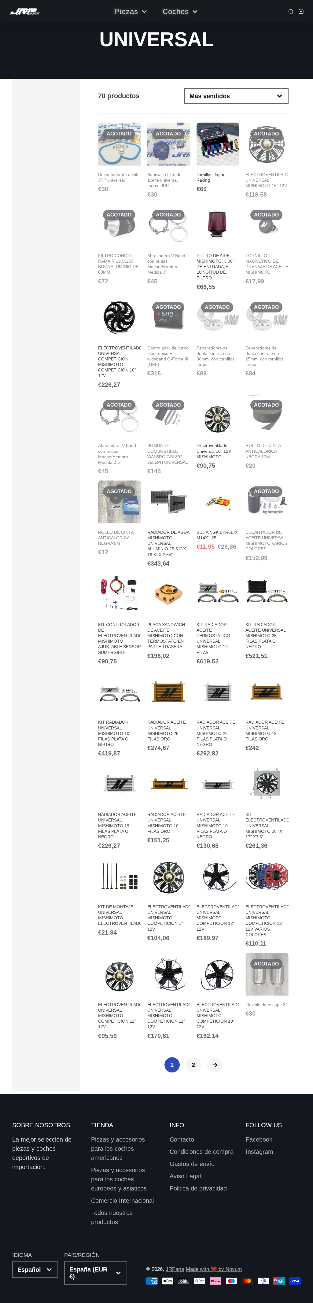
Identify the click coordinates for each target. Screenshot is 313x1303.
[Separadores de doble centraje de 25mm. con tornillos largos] (267, 336)
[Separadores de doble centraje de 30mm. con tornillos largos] (218, 336)
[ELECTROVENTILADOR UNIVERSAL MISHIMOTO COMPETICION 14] (168, 898)
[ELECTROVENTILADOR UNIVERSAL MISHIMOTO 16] (267, 160)
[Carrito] (299, 11)
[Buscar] (289, 11)
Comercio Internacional (122, 1200)
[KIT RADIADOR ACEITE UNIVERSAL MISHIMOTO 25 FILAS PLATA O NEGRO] (267, 616)
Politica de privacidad (198, 1188)
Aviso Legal (185, 1176)
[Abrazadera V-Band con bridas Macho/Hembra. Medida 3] (168, 244)
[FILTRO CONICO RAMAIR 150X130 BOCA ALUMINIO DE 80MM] (119, 244)
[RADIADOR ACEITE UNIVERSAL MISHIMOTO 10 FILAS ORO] (168, 802)
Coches (176, 11)
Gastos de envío (192, 1164)
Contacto (182, 1139)
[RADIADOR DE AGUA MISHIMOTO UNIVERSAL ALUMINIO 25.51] (168, 523)
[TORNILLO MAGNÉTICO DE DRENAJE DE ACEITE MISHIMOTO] (267, 244)
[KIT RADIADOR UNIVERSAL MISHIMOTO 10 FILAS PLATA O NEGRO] (119, 713)
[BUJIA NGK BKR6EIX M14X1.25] (218, 515)
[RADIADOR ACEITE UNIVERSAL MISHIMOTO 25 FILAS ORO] (168, 710)
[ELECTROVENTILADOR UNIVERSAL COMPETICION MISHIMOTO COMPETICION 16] (119, 342)
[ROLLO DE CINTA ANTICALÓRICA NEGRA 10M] (267, 431)
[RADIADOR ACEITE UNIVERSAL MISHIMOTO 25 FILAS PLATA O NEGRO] (218, 713)
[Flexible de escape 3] (267, 985)
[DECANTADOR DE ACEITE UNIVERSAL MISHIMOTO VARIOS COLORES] (267, 520)
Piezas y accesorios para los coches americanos (118, 1148)
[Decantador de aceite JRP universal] (119, 157)
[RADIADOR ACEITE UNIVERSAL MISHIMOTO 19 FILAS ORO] (267, 710)
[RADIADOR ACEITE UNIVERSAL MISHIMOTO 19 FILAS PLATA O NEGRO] (119, 805)
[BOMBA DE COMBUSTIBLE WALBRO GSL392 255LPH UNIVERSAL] (168, 434)
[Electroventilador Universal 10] (218, 431)
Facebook (259, 1139)
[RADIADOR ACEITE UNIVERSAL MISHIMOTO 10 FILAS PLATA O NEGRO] (218, 805)
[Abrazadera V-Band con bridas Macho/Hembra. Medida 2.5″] (119, 434)
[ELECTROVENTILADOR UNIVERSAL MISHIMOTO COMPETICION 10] (218, 996)
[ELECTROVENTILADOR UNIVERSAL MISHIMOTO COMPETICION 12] (218, 898)
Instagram (259, 1151)
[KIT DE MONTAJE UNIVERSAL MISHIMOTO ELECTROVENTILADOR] (119, 895)
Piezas (126, 11)
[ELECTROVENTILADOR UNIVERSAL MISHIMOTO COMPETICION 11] (168, 996)
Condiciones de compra (202, 1151)
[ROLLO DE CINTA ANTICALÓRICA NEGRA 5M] (119, 517)
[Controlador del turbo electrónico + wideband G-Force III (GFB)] (168, 336)
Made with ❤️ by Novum (214, 1269)
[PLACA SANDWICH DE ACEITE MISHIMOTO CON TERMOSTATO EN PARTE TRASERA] (168, 616)
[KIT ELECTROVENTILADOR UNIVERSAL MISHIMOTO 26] (267, 805)
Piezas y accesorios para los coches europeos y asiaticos (119, 1179)
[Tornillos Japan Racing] (218, 157)
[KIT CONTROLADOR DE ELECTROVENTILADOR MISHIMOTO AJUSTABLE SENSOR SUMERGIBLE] (119, 618)
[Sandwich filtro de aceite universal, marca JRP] (168, 160)
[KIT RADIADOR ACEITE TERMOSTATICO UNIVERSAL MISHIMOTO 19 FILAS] (218, 618)
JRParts (175, 1269)
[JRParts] (24, 11)
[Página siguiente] (215, 1064)
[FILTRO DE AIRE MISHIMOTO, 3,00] (218, 247)
